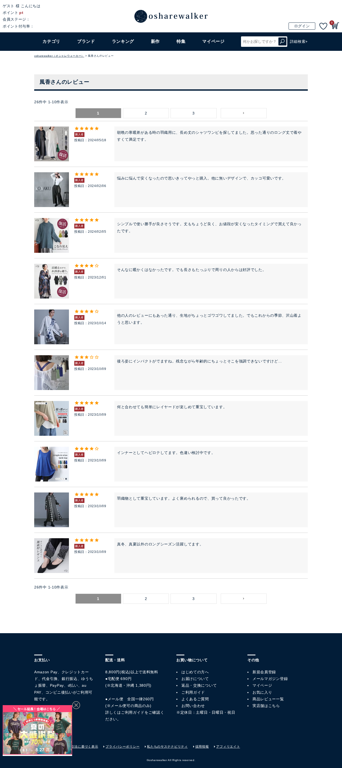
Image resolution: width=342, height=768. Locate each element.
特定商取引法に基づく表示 (77, 746)
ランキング (123, 41)
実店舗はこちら (266, 706)
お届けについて (195, 679)
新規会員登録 (264, 672)
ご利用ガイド (133, 712)
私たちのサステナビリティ (167, 746)
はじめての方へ (195, 672)
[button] (244, 113)
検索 (282, 41)
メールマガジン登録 (270, 679)
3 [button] (193, 113)
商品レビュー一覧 (268, 699)
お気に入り (262, 692)
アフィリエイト (228, 746)
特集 (181, 41)
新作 (155, 41)
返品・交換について (199, 685)
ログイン (302, 26)
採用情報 (202, 746)
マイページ (262, 685)
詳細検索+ (299, 41)
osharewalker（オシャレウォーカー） (59, 55)
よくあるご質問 (195, 699)
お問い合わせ (193, 706)
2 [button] (146, 113)
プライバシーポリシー (122, 746)
